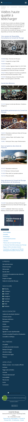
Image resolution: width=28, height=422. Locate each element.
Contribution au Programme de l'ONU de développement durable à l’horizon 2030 (13, 249)
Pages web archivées (8, 370)
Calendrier (5, 240)
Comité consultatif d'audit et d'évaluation (14, 334)
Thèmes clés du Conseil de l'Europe (12, 243)
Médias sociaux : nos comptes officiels (13, 365)
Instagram (7, 296)
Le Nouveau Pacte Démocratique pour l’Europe (14, 245)
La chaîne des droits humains (11, 347)
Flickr (5, 304)
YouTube (6, 301)
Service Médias (7, 232)
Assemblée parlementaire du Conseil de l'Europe (14, 111)
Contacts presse (7, 316)
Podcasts (6, 306)
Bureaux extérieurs (8, 319)
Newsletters (6, 321)
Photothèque (6, 236)
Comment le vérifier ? (14, 401)
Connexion (6, 385)
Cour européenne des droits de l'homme (11, 147)
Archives (5, 367)
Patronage (5, 329)
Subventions (6, 326)
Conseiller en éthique (8, 336)
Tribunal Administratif (9, 375)
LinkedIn (6, 294)
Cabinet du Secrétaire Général (11, 314)
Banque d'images (7, 349)
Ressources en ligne (8, 354)
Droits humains (7, 267)
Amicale (5, 372)
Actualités (5, 234)
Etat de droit (6, 272)
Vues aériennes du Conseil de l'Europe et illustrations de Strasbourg (13, 181)
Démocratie (6, 269)
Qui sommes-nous (8, 264)
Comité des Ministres (8, 83)
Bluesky (6, 289)
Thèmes (5, 357)
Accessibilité (6, 377)
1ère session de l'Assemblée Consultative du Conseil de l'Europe (12, 37)
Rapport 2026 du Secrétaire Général (12, 247)
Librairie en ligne (7, 352)
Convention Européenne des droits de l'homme (13, 275)
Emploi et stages (7, 278)
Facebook (7, 299)
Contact (22, 420)
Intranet (15, 405)
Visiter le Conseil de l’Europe (10, 281)
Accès (4, 382)
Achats (4, 324)
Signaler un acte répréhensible (11, 331)
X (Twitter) (7, 291)
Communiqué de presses (9, 238)
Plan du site (6, 380)
